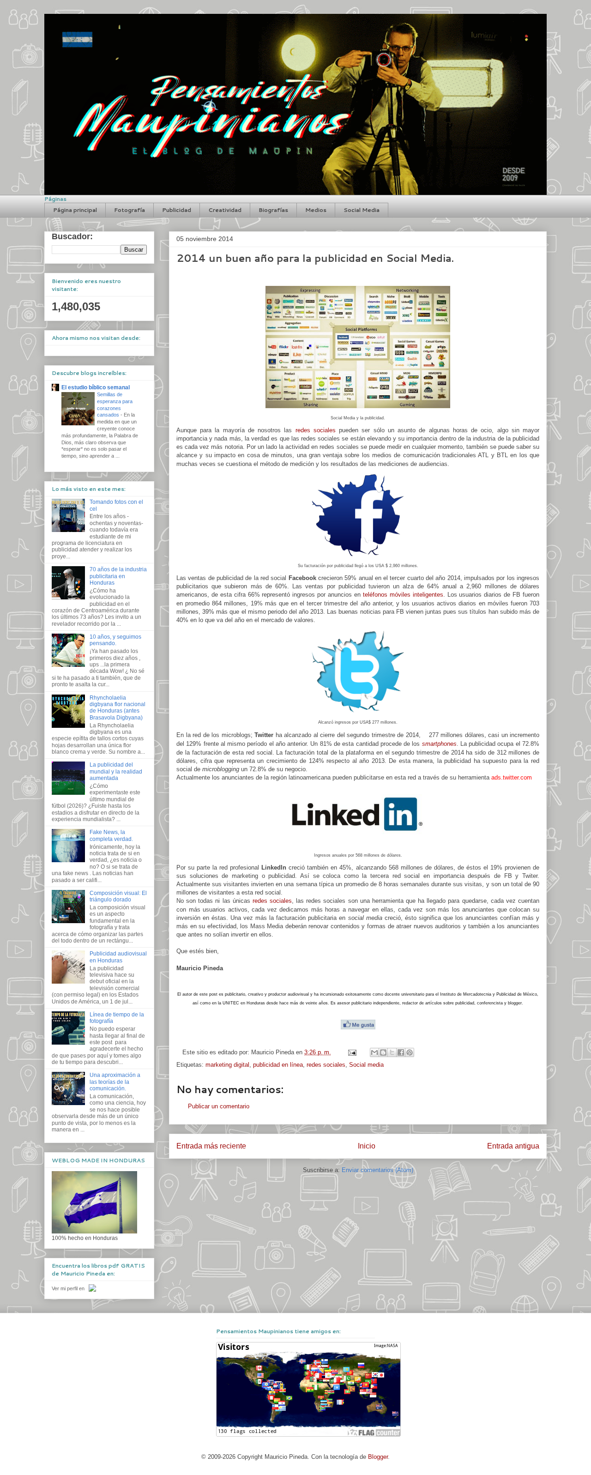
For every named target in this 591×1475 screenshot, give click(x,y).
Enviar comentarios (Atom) (377, 1170)
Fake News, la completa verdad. (111, 835)
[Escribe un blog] (383, 1052)
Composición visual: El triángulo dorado (118, 896)
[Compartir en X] (392, 1052)
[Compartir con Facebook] (400, 1052)
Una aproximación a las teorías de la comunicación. (115, 1082)
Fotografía (129, 210)
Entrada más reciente (211, 1146)
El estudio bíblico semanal (95, 387)
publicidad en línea (278, 1064)
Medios (315, 210)
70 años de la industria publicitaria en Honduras (118, 576)
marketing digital (227, 1064)
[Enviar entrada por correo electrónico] (351, 1052)
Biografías (273, 210)
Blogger (378, 1456)
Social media (366, 1064)
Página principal (75, 210)
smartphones (439, 743)
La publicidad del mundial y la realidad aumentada (116, 771)
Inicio (366, 1146)
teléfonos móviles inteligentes (403, 594)
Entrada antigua (513, 1146)
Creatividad (224, 210)
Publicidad (176, 210)
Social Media (362, 210)
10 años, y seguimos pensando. (115, 640)
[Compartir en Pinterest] (409, 1052)
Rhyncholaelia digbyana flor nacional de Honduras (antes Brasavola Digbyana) (117, 708)
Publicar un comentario (218, 1106)
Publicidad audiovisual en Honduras (118, 956)
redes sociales (316, 430)
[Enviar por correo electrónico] (374, 1052)
